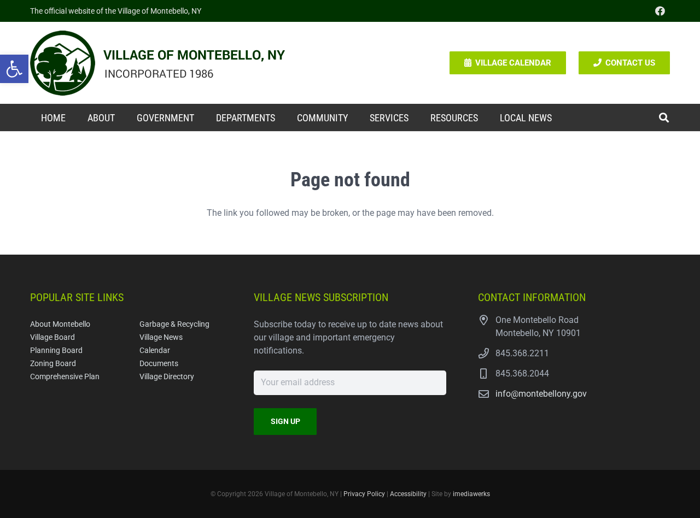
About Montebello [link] (60, 324)
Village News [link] (161, 337)
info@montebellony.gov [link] (541, 393)
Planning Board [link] (56, 350)
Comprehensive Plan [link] (65, 376)
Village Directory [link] (166, 376)
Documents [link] (158, 363)
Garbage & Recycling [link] (174, 324)
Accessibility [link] (408, 494)
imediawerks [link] (471, 494)
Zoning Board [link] (53, 363)
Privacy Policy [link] (364, 494)
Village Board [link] (52, 337)
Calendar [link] (154, 350)
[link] (14, 69)
